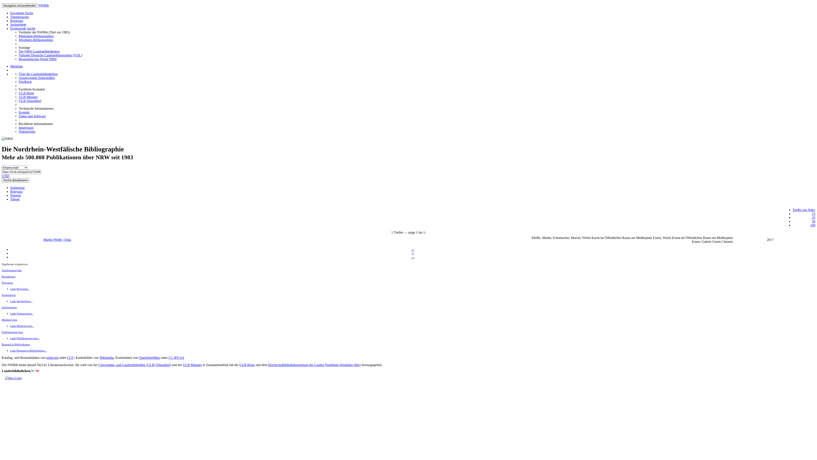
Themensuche (19, 17)
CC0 (70, 357)
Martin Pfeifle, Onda (57, 240)
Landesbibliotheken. (20, 371)
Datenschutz (27, 131)
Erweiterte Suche (21, 13)
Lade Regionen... (20, 288)
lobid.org (52, 357)
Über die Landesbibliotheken (38, 74)
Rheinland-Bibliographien (36, 36)
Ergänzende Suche (22, 28)
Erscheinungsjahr (12, 270)
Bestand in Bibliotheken (16, 344)
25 (813, 217)
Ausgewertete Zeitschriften (37, 78)
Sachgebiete (18, 24)
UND (5, 176)
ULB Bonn (26, 93)
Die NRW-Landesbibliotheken (39, 51)
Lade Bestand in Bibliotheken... (28, 350)
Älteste (15, 199)
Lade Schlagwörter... (21, 313)
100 (812, 225)
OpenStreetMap (149, 357)
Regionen (16, 21)
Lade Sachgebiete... (21, 301)
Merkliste (16, 66)
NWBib (43, 5)
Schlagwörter (9, 307)
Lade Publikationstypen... (25, 338)
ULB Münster (28, 97)
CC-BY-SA (176, 357)
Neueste (15, 195)
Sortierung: (17, 188)
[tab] (412, 188)
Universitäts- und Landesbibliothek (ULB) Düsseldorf (134, 365)
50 (813, 221)
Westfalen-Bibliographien (36, 40)
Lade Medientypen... (22, 326)
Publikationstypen (12, 332)
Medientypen (9, 319)
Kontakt (24, 112)
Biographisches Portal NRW (38, 59)
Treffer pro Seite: (804, 210)
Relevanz (16, 191)
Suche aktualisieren (15, 180)
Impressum (26, 127)
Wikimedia (106, 357)
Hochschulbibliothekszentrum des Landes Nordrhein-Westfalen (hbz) (314, 365)
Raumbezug (9, 276)
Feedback (25, 81)
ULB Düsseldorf (30, 101)
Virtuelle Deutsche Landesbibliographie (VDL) (50, 55)
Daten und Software (32, 116)
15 (813, 214)
